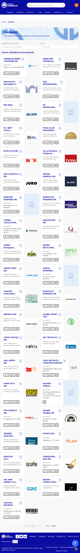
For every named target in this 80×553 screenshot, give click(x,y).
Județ (43, 43)
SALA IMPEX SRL (9, 361)
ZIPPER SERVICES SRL (49, 175)
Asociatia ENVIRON (8, 503)
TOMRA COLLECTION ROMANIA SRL (10, 222)
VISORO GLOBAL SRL (48, 411)
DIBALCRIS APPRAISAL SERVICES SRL (49, 61)
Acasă (3, 22)
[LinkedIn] (25, 536)
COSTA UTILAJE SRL (11, 338)
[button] (75, 543)
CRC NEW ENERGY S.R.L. (10, 480)
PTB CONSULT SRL (10, 411)
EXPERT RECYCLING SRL (48, 247)
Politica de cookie (61, 551)
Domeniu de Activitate (10, 43)
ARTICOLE (51, 536)
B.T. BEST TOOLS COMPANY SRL (10, 130)
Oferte (47, 12)
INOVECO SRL (10, 314)
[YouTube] (21, 536)
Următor (53, 526)
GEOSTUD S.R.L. (8, 457)
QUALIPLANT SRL (49, 221)
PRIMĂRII (33, 536)
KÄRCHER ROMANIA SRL (10, 198)
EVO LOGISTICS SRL (11, 175)
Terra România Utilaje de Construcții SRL (50, 153)
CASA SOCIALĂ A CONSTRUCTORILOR (52, 361)
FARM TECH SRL (9, 384)
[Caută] (63, 5)
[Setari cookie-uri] (76, 549)
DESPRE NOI (61, 536)
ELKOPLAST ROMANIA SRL (49, 292)
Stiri (40, 12)
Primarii (10, 12)
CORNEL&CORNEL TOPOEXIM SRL (12, 59)
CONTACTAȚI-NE (72, 536)
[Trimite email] (17, 73)
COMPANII (41, 536)
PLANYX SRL (48, 433)
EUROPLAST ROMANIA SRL (49, 198)
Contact (70, 12)
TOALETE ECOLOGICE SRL (9, 293)
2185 (47, 526)
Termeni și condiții (52, 547)
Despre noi (57, 12)
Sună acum (10, 73)
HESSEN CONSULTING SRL (49, 482)
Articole (30, 12)
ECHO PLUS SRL (11, 151)
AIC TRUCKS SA (50, 337)
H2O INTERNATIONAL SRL (51, 84)
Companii (19, 12)
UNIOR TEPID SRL (10, 269)
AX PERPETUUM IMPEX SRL (49, 107)
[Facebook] (17, 536)
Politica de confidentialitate (68, 547)
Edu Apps (8, 104)
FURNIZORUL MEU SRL (49, 457)
